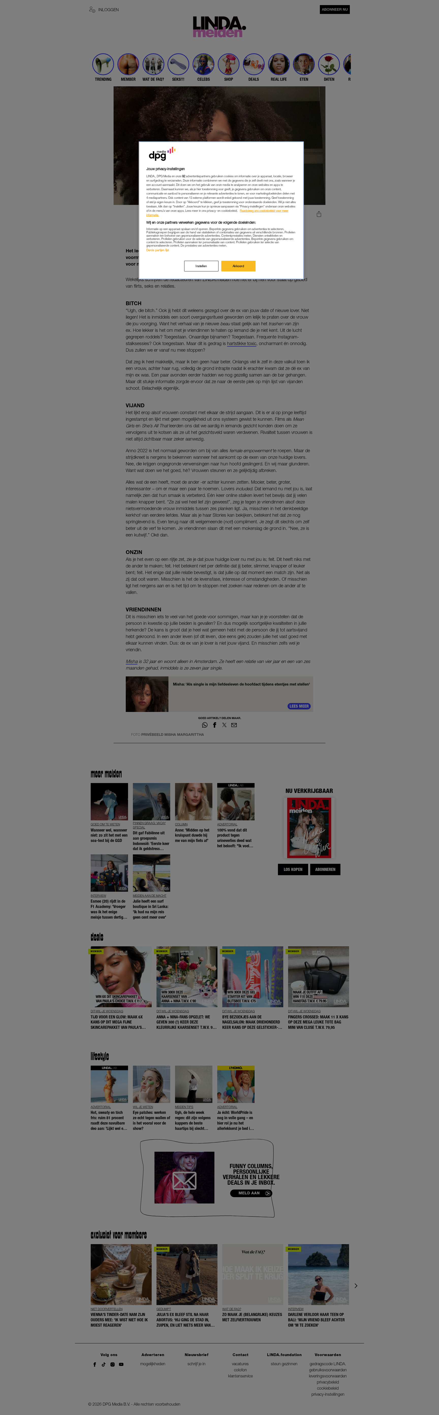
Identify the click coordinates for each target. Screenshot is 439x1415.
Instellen (201, 266)
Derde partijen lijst (157, 250)
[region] (221, 210)
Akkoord (238, 266)
